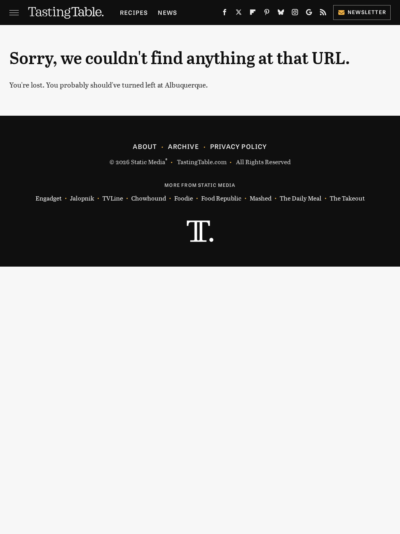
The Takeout (347, 198)
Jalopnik (82, 198)
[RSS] (323, 13)
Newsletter (367, 12)
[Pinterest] (267, 13)
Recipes (134, 12)
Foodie (183, 198)
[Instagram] (295, 13)
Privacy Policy (238, 146)
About (145, 146)
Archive (183, 146)
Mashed (260, 198)
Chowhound (148, 198)
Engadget (49, 198)
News (167, 12)
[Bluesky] (281, 13)
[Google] (309, 13)
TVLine (112, 198)
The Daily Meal (300, 198)
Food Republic (221, 198)
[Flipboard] (253, 13)
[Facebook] (225, 13)
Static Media (148, 161)
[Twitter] (239, 13)
